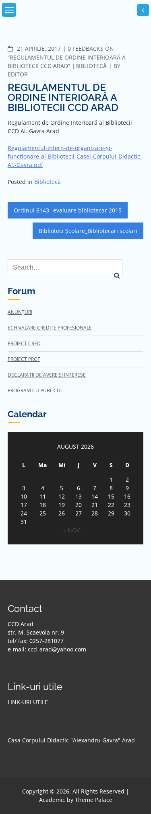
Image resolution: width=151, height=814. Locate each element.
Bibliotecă (91, 66)
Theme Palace (93, 800)
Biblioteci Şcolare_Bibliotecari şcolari (88, 231)
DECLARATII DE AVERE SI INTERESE (47, 374)
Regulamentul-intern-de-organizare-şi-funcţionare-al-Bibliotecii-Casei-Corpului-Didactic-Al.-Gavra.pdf (75, 156)
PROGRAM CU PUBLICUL (35, 390)
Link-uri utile (28, 702)
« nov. (72, 530)
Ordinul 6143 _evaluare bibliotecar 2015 (68, 210)
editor (18, 74)
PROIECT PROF (24, 359)
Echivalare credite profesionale (50, 327)
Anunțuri (20, 312)
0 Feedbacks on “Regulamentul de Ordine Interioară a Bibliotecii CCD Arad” (67, 57)
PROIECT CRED (24, 343)
